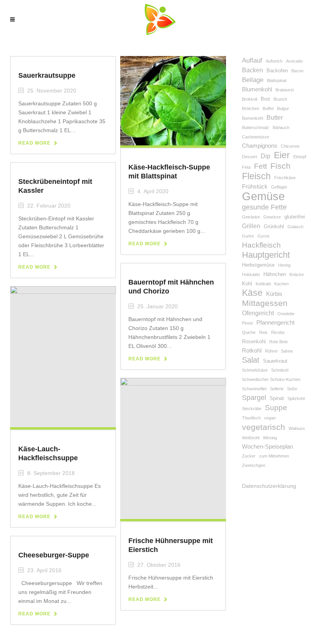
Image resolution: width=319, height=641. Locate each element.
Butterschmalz (255, 127)
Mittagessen (264, 303)
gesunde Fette (264, 207)
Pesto (247, 323)
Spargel (254, 398)
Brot (265, 99)
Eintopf (299, 156)
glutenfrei (294, 217)
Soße (292, 388)
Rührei (271, 351)
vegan (270, 418)
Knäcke (296, 274)
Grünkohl (274, 226)
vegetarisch (263, 427)
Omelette (285, 313)
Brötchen (250, 108)
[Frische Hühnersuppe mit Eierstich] (173, 448)
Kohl (247, 283)
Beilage (252, 80)
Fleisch (256, 176)
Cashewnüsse (255, 136)
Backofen (277, 70)
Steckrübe (251, 408)
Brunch (280, 99)
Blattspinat (276, 80)
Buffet (268, 108)
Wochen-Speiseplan (267, 447)
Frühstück (255, 186)
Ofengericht (258, 313)
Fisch (280, 165)
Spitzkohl (296, 398)
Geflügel (279, 187)
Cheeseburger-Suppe (53, 555)
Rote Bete (278, 341)
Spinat (277, 398)
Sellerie (277, 388)
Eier (282, 155)
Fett (260, 166)
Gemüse (263, 196)
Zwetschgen (253, 465)
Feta (246, 167)
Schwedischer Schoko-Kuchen (271, 379)
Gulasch (295, 226)
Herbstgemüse (258, 265)
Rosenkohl (254, 341)
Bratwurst (284, 89)
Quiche (249, 332)
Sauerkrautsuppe (46, 75)
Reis (263, 332)
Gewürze (272, 217)
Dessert (249, 156)
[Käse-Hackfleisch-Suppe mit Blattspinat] (173, 100)
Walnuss (297, 428)
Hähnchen (274, 274)
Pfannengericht (275, 323)
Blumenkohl (257, 89)
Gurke (248, 236)
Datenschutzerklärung (269, 486)
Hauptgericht (266, 254)
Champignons (259, 146)
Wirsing (270, 437)
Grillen (251, 226)
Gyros (264, 236)
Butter (274, 117)
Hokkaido (251, 274)
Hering (284, 265)
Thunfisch (251, 418)
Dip (265, 156)
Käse (252, 292)
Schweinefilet (254, 388)
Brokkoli (249, 99)
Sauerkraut (275, 361)
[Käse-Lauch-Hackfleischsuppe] (63, 356)
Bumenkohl (252, 118)
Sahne (287, 351)
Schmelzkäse (255, 370)
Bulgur (283, 108)
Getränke (251, 217)
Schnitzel (279, 370)
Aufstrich (274, 61)
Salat (250, 360)
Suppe (276, 407)
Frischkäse (285, 177)
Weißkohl (250, 437)
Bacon (297, 70)
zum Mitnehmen (274, 456)
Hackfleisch (261, 245)
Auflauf (252, 60)
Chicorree (290, 146)
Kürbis (274, 294)
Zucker (249, 456)
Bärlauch (281, 127)
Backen (252, 70)
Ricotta (277, 332)
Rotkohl (251, 351)
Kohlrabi (263, 283)
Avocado (294, 61)
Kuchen (281, 283)
